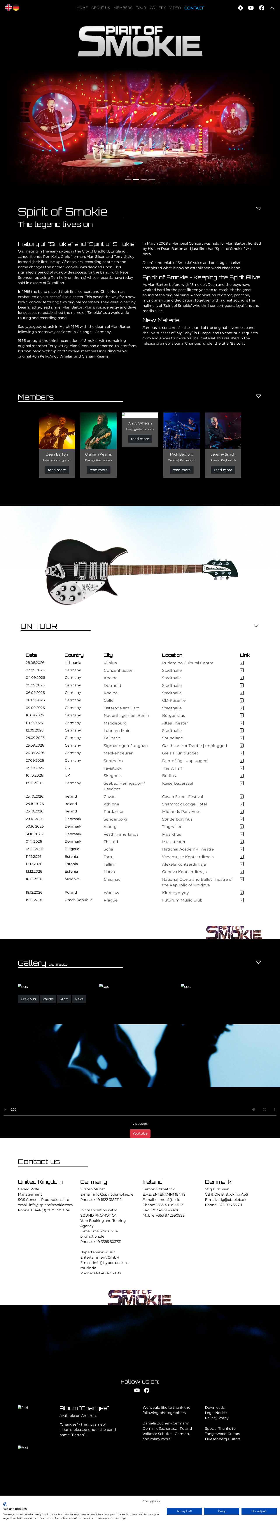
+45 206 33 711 (230, 1280)
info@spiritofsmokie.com (51, 1280)
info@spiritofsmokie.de (113, 1270)
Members (123, 8)
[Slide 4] (152, 179)
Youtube (140, 1209)
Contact (194, 8)
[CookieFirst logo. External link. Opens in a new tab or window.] (5, 1504)
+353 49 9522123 (169, 1280)
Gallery (158, 8)
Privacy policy (151, 1501)
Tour (141, 8)
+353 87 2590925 (170, 1291)
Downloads (215, 1483)
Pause (47, 1074)
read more (57, 470)
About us (100, 8)
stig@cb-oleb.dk (232, 1275)
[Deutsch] (16, 7)
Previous (28, 1074)
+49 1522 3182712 (107, 1275)
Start (64, 1074)
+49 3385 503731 (107, 1317)
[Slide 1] (128, 179)
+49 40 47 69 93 (107, 1349)
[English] (8, 7)
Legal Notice (216, 1488)
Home (82, 8)
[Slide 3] (144, 179)
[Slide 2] (136, 179)
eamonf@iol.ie (167, 1275)
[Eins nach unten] (258, 209)
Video (175, 8)
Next (79, 1074)
